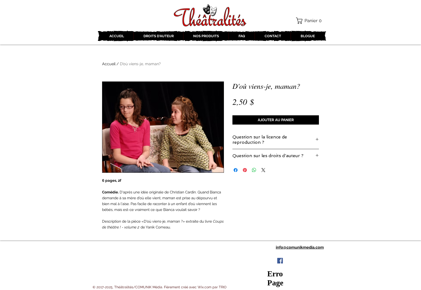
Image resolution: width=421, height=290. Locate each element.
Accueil (108, 64)
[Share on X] (263, 170)
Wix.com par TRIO (212, 287)
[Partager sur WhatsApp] (254, 170)
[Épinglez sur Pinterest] (245, 170)
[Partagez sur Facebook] (236, 170)
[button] (310, 21)
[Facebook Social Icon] (280, 260)
